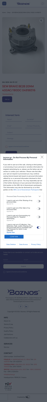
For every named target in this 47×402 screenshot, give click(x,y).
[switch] (38, 201)
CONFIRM (14, 237)
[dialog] (23, 201)
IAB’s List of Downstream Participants (26, 190)
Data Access (23, 244)
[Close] (43, 158)
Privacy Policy (36, 244)
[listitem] (23, 196)
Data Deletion (11, 244)
